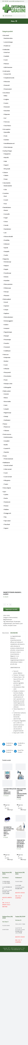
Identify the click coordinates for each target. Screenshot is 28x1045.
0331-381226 (7, 881)
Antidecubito (6, 49)
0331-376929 (7, 883)
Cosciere (6, 103)
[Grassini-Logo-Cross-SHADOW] (14, 4)
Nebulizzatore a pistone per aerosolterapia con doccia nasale (22, 793)
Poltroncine (7, 81)
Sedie (5, 161)
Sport (4, 491)
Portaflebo (6, 240)
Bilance (6, 397)
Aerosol (6, 302)
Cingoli (6, 218)
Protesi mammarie (8, 459)
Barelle (6, 444)
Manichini (6, 452)
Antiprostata (7, 357)
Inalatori (6, 324)
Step (5, 517)
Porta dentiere (7, 376)
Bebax (5, 95)
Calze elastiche (6, 183)
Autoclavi (6, 394)
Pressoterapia (7, 339)
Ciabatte (6, 175)
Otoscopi (6, 291)
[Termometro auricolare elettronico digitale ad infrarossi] (21, 826)
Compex (6, 309)
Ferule (5, 136)
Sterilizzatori (7, 420)
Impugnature (7, 154)
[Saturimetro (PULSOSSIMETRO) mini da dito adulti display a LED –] (7, 820)
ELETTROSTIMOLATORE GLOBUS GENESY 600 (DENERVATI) (10, 791)
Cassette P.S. (7, 448)
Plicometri (6, 295)
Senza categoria (7, 488)
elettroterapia (9, 621)
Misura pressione (8, 284)
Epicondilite (7, 132)
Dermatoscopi (7, 262)
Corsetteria (6, 193)
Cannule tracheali (8, 465)
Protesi (5, 456)
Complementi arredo (9, 78)
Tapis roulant (7, 520)
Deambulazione (7, 207)
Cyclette (6, 494)
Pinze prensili (7, 372)
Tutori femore (7, 125)
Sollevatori (6, 244)
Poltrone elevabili (8, 236)
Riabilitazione (6, 462)
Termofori (6, 343)
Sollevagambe (7, 387)
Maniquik (6, 336)
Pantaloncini (7, 502)
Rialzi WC (6, 157)
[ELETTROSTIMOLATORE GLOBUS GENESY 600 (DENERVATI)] (7, 775)
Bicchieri (6, 361)
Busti (5, 196)
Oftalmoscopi (7, 288)
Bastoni (6, 210)
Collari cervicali (8, 469)
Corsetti (6, 200)
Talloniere (6, 430)
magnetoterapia (7, 623)
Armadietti (6, 441)
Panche (6, 498)
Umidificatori (7, 351)
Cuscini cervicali (8, 476)
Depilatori (6, 313)
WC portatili (7, 169)
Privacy (22, 949)
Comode (6, 225)
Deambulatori (7, 229)
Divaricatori (7, 107)
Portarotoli (6, 85)
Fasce (5, 203)
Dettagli (10, 809)
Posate (5, 380)
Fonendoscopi (7, 273)
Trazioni (6, 484)
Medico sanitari (7, 391)
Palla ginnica (7, 480)
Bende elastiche (8, 185)
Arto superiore (6, 129)
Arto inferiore (6, 92)
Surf (5, 118)
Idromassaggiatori (8, 321)
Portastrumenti (8, 89)
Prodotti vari (7, 46)
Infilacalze (6, 368)
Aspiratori (6, 306)
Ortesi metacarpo (8, 147)
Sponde (6, 247)
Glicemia (6, 277)
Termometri (7, 347)
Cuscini (6, 60)
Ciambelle (6, 56)
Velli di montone (8, 67)
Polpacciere (7, 114)
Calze (5, 189)
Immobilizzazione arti (9, 143)
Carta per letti (7, 74)
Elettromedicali (13, 617)
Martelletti (6, 280)
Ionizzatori (6, 328)
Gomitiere (6, 139)
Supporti (6, 165)
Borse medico (7, 401)
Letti (5, 232)
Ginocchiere (7, 110)
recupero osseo (12, 625)
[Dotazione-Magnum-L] (14, 564)
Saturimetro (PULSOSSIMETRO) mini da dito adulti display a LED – (9, 831)
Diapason (6, 265)
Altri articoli (6, 35)
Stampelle (6, 251)
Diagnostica (6, 259)
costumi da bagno (8, 42)
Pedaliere (6, 509)
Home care (5, 354)
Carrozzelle (7, 214)
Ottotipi (6, 416)
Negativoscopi (7, 412)
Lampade (6, 409)
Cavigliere (6, 99)
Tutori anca (7, 122)
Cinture (6, 221)
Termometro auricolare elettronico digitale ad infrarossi (21, 843)
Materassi (6, 63)
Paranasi (6, 505)
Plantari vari (7, 427)
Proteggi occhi (7, 513)
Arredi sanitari (6, 71)
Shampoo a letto (8, 383)
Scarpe (5, 179)
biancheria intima (8, 38)
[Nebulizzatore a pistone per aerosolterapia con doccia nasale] (21, 775)
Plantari (5, 424)
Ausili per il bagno (7, 151)
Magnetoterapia (7, 619)
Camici (5, 405)
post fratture (16, 623)
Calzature (5, 172)
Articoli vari (7, 52)
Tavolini (6, 255)
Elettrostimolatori (8, 317)
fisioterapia (17, 621)
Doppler (6, 269)
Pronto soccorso (7, 434)
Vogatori (6, 528)
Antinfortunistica (8, 437)
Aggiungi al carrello (11, 609)
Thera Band (7, 524)
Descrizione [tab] (5, 633)
